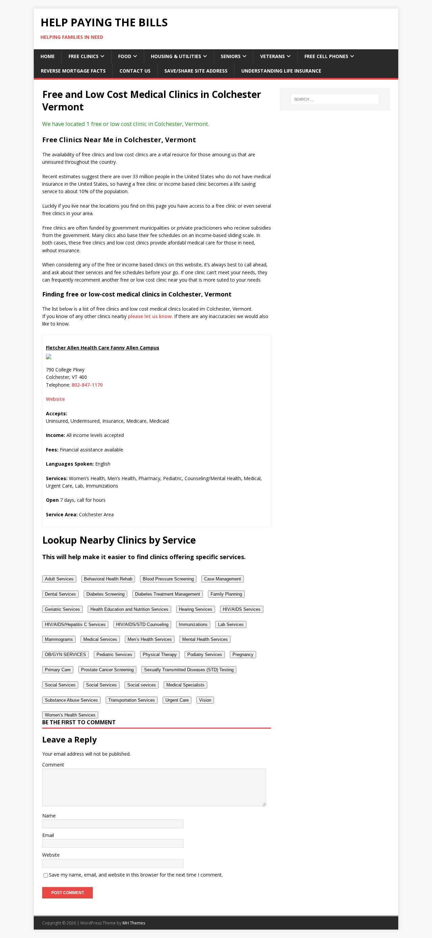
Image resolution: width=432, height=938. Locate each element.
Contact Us (135, 71)
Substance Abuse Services (71, 700)
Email (48, 835)
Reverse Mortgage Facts (73, 71)
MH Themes (134, 923)
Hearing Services (195, 609)
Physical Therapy (160, 654)
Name (49, 815)
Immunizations (193, 624)
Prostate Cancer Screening (107, 669)
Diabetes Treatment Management (167, 594)
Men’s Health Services (150, 639)
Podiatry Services (204, 654)
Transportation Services (131, 700)
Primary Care (58, 669)
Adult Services (59, 578)
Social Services (60, 684)
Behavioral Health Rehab (108, 578)
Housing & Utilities (176, 56)
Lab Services (231, 624)
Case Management (222, 578)
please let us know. (150, 316)
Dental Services (60, 594)
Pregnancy (243, 654)
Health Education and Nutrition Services (129, 609)
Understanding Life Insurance (281, 71)
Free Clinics (84, 56)
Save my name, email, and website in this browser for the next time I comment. (136, 874)
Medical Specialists (185, 684)
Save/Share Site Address (195, 71)
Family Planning (226, 594)
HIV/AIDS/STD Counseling (142, 624)
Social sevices (141, 684)
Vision (205, 700)
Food (124, 56)
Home (47, 56)
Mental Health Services (205, 639)
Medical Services (100, 639)
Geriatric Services (62, 609)
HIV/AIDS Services (242, 609)
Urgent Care (177, 700)
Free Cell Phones (326, 56)
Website (55, 399)
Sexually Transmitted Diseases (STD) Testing (189, 669)
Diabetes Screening (105, 594)
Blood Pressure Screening (168, 578)
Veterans (272, 56)
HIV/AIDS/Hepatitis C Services (75, 624)
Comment (53, 764)
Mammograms (59, 639)
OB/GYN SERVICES (65, 654)
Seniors (231, 56)
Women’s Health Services (70, 715)
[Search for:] (334, 99)
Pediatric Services (114, 654)
